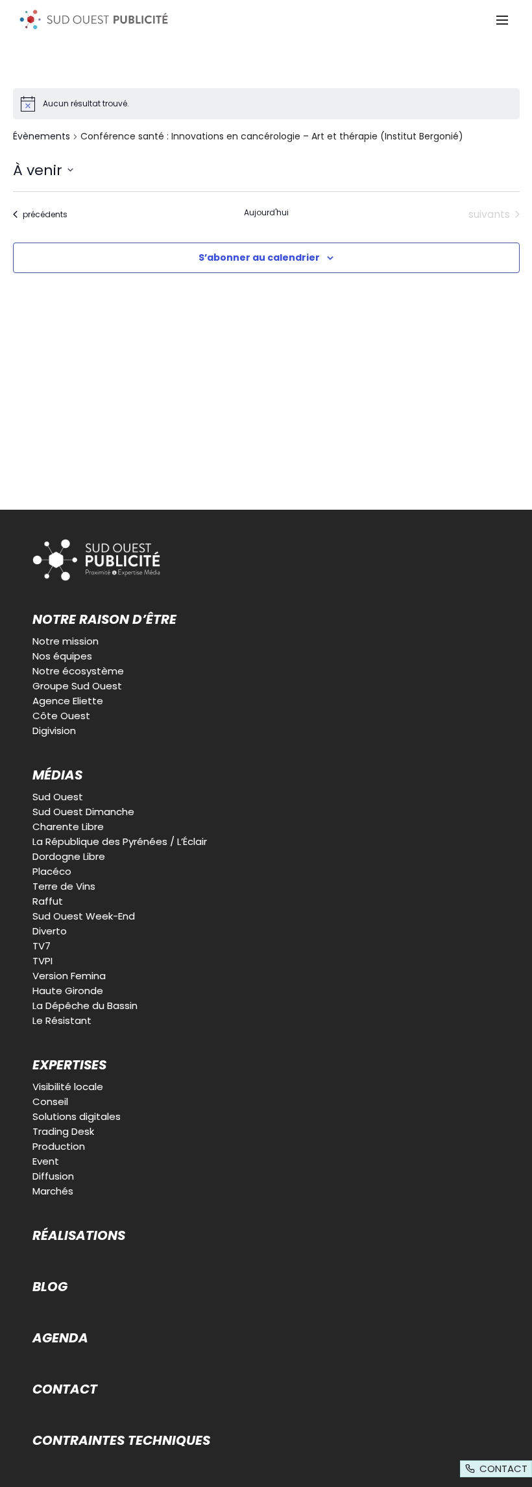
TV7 (41, 946)
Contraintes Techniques (121, 1440)
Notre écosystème (78, 671)
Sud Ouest (57, 796)
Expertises (69, 1065)
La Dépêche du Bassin (85, 1005)
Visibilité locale (67, 1086)
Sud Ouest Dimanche (83, 811)
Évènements (41, 136)
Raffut (47, 901)
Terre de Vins (63, 886)
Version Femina (69, 975)
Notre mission (65, 641)
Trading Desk (63, 1131)
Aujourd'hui (266, 213)
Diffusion (53, 1176)
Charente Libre (68, 826)
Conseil (50, 1101)
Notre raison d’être (104, 619)
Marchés (52, 1191)
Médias (57, 775)
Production (58, 1146)
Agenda (60, 1338)
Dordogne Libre (68, 856)
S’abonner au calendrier (259, 257)
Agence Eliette (67, 701)
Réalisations (78, 1235)
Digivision (54, 730)
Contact (64, 1389)
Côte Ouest (61, 715)
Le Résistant (61, 1020)
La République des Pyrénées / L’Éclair (119, 841)
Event (45, 1161)
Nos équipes (62, 656)
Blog (49, 1286)
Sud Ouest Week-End (83, 916)
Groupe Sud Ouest (77, 686)
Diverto (49, 931)
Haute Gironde (67, 990)
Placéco (51, 871)
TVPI (42, 961)
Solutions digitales (76, 1116)
